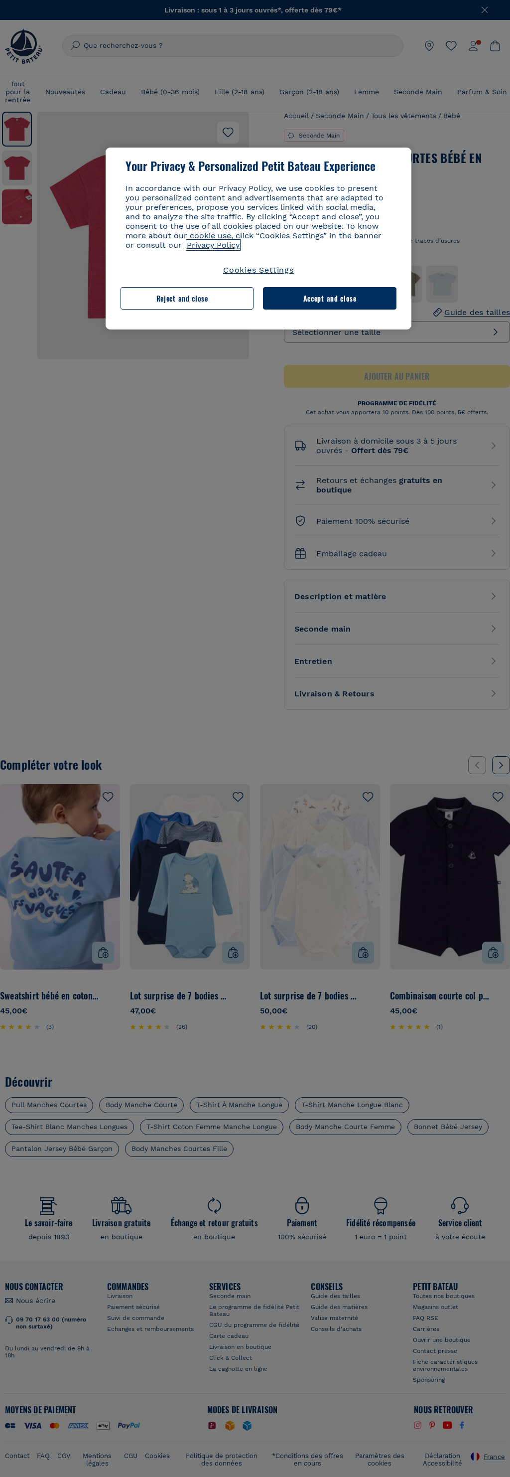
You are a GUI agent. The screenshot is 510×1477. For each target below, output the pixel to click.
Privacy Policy (213, 245)
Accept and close (330, 298)
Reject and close (182, 298)
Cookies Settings (258, 270)
